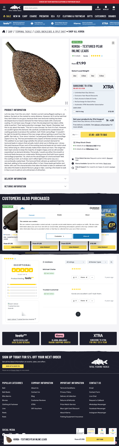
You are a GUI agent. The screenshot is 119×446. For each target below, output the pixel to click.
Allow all (86, 236)
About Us (34, 388)
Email (91, 388)
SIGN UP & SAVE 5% (13, 366)
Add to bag (80, 111)
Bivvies (5, 400)
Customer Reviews (38, 400)
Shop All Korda (76, 31)
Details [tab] (59, 215)
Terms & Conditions (67, 388)
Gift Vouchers (36, 408)
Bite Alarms (6, 396)
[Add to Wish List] (113, 43)
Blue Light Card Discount (69, 408)
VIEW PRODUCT (16, 247)
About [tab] (87, 215)
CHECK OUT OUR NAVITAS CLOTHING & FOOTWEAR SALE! (59, 2)
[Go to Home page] (15, 8)
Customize (58, 236)
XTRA (33, 404)
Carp (10, 31)
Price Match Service (57, 22)
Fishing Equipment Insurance (71, 417)
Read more (107, 163)
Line (3, 408)
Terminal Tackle (23, 31)
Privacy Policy (15, 370)
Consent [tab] (31, 215)
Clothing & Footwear (10, 404)
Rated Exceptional (8, 22)
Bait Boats (6, 392)
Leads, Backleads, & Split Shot (50, 31)
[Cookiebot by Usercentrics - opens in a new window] (91, 208)
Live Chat (93, 396)
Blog (33, 396)
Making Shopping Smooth (82, 22)
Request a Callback (96, 400)
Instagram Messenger (97, 413)
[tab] (35, 109)
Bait (3, 388)
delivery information (102, 125)
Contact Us (35, 392)
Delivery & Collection (68, 396)
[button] (114, 227)
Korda (85, 56)
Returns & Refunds (67, 400)
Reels (4, 413)
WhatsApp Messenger (97, 404)
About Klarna (65, 413)
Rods (4, 417)
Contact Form (94, 392)
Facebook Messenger (97, 408)
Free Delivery (34, 22)
